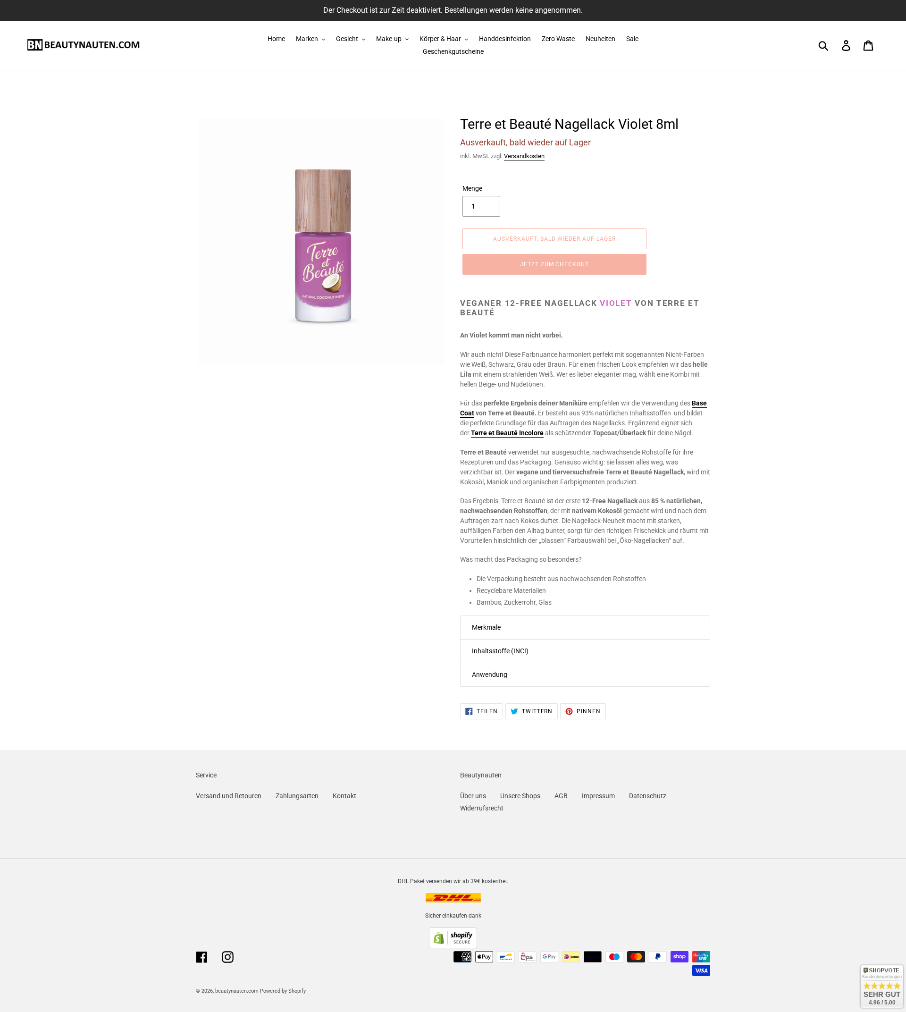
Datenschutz (647, 796)
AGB (561, 796)
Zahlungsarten (297, 796)
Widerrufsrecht (481, 808)
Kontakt (344, 796)
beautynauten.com (237, 991)
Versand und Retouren (228, 796)
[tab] (585, 627)
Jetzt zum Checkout (554, 264)
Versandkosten (524, 156)
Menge (472, 188)
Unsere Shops (520, 796)
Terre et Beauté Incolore (507, 433)
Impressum (598, 796)
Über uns (473, 796)
